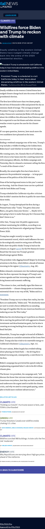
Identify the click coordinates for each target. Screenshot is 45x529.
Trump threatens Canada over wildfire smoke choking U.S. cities (19, 422)
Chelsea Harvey (28, 428)
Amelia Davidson (17, 428)
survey (19, 248)
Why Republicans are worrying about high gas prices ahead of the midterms (22, 455)
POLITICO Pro (6, 524)
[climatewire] (8, 402)
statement (4, 294)
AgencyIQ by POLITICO (10, 527)
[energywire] (7, 452)
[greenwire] (7, 418)
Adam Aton (6, 43)
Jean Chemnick (6, 428)
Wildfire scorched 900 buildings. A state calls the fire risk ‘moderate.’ (22, 439)
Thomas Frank (6, 412)
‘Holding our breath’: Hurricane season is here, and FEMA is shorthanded (22, 406)
